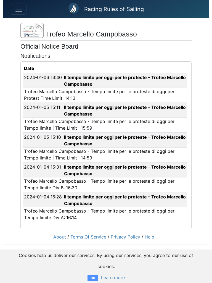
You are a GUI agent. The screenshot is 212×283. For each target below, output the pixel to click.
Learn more (113, 277)
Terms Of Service (88, 237)
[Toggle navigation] (18, 9)
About (59, 237)
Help (149, 237)
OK (93, 278)
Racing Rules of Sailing (114, 9)
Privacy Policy (125, 237)
